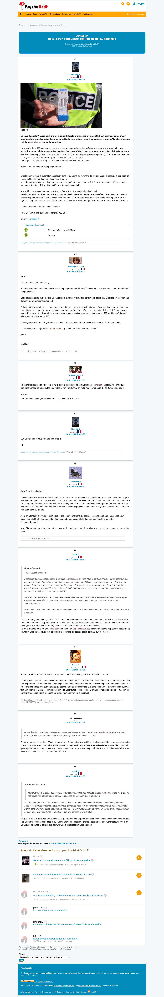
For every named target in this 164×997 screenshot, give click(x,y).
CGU (77, 992)
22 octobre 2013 (66, 878)
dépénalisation (56, 329)
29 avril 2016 (69, 865)
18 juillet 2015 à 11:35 (75, 434)
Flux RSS (94, 992)
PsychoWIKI (44, 14)
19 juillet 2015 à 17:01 (75, 670)
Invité (140, 4)
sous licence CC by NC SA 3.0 (89, 986)
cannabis (33, 142)
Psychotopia (55, 14)
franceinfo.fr (34, 219)
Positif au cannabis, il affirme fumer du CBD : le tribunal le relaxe (68, 895)
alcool (107, 310)
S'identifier (131, 14)
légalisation (55, 629)
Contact (83, 992)
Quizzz (65, 14)
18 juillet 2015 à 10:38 (75, 272)
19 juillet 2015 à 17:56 (75, 722)
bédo (68, 623)
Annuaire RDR (75, 14)
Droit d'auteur (25, 986)
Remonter (23, 841)
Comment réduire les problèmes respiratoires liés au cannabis (67, 924)
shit (76, 687)
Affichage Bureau (26, 992)
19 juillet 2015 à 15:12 (75, 560)
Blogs (35, 14)
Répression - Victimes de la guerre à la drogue (47, 25)
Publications (88, 14)
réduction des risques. (28, 975)
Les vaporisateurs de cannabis (50, 910)
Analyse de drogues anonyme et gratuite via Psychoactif (43, 243)
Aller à (22, 954)
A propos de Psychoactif (44, 992)
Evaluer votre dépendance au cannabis (55, 938)
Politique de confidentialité (64, 992)
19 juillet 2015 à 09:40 (75, 487)
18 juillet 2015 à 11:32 (75, 380)
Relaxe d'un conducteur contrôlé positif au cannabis (61, 860)
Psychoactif (23, 947)
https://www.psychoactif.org (64, 986)
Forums (27, 14)
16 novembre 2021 (66, 899)
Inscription (141, 14)
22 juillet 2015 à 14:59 (75, 776)
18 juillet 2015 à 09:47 (75, 79)
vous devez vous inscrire (63, 843)
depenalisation (98, 385)
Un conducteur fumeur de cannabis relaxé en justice (62, 874)
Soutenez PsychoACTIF (43, 982)
